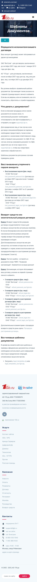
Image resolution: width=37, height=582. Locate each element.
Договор (5, 489)
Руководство (7, 504)
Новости (5, 479)
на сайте (11, 8)
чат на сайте (10, 531)
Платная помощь (8, 463)
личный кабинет (10, 11)
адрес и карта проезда (10, 552)
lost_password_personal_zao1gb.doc (18, 187)
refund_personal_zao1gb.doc (22, 287)
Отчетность (6, 493)
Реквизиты (6, 486)
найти (24, 576)
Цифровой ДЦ (7, 445)
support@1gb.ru (9, 5)
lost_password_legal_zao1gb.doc (16, 205)
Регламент (6, 497)
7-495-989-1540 (12, 541)
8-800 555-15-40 (26, 5)
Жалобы (5, 500)
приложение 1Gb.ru (12, 420)
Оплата (5, 482)
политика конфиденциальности (14, 408)
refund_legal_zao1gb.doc (25, 296)
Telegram (22, 8)
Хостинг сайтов (8, 434)
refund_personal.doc (26, 282)
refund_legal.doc (24, 293)
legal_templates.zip (20, 361)
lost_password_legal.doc (27, 198)
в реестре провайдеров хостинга (14, 404)
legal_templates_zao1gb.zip (14, 364)
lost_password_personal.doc (15, 176)
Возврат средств (8, 508)
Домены (5, 449)
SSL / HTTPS (7, 456)
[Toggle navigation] (33, 17)
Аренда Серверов (8, 441)
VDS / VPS (6, 438)
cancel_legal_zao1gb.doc (25, 320)
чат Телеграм (11, 534)
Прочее (5, 459)
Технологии (6, 452)
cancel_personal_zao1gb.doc (15, 309)
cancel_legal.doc (24, 318)
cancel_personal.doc (26, 304)
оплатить (10, 2)
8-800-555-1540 (12, 537)
